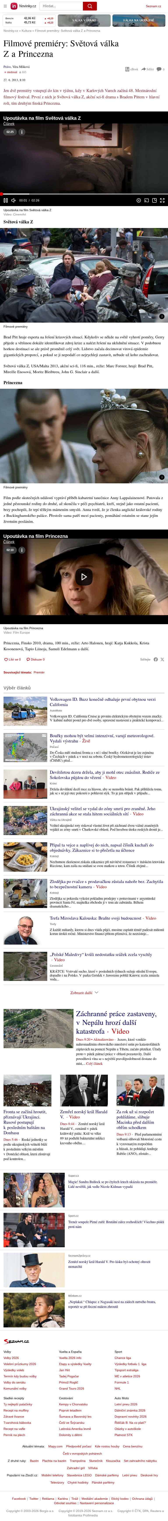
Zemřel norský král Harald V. (83, 1114)
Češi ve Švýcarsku (71, 1422)
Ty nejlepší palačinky (18, 1404)
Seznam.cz (153, 6)
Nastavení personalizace (97, 1503)
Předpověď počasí (78, 1446)
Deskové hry (149, 1475)
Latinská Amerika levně (75, 1429)
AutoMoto (56, 710)
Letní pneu (129, 1475)
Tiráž (74, 1498)
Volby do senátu (15, 1382)
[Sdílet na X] (162, 659)
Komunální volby (15, 1388)
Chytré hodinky (78, 1482)
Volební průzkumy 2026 (20, 1364)
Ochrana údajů (142, 1498)
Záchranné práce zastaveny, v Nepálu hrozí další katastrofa (116, 1022)
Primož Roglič (68, 1382)
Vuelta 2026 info (70, 1358)
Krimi (53, 783)
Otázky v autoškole (128, 1429)
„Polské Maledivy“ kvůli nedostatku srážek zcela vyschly (101, 954)
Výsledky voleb (14, 1370)
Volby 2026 (11, 1358)
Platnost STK (124, 1435)
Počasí (54, 747)
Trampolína (78, 1461)
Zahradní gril (76, 1468)
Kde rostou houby (107, 1446)
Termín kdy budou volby (20, 1376)
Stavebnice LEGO (79, 1475)
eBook (134, 69)
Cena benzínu (132, 1446)
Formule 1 (122, 1382)
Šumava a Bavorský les (75, 1416)
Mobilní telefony (52, 1475)
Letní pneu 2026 (126, 1404)
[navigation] (5, 6)
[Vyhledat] (90, 6)
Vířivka (93, 1468)
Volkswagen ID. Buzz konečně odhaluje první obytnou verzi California (103, 701)
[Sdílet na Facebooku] (156, 659)
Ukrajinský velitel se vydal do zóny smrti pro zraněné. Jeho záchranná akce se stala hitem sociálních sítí (102, 811)
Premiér (39, 672)
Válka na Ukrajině (61, 819)
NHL (118, 1388)
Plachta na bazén (54, 1461)
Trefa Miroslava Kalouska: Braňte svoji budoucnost (95, 918)
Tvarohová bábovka (17, 1422)
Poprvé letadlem (70, 1410)
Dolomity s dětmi (70, 1435)
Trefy (53, 924)
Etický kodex (120, 1498)
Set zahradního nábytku (140, 1461)
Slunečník (96, 1461)
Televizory (57, 1482)
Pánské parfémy (103, 1482)
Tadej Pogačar (69, 1376)
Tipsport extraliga (126, 1370)
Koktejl (54, 856)
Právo (7, 67)
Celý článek (94, 1063)
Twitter (33, 1498)
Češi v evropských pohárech (82, 1453)
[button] (84, 158)
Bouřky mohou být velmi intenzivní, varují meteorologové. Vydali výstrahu (102, 738)
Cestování (56, 965)
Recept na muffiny (16, 1410)
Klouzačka (113, 1461)
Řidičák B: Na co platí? (130, 1422)
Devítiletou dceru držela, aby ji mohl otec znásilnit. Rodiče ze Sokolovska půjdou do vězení (105, 774)
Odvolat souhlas (65, 1503)
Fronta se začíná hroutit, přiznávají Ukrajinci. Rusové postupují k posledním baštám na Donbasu (25, 1122)
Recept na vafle (14, 1429)
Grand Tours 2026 (71, 1388)
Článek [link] (8, 124)
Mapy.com (55, 1446)
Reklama (48, 1498)
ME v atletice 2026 (127, 1376)
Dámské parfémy (107, 1475)
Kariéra (63, 1498)
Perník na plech (14, 1435)
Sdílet (150, 69)
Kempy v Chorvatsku (73, 1404)
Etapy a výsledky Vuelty (75, 1364)
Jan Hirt (64, 1370)
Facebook (19, 1498)
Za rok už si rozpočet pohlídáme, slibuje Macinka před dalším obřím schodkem (135, 1119)
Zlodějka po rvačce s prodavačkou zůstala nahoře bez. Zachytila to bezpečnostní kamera (106, 884)
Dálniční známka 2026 (130, 1410)
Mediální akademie (95, 1498)
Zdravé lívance (14, 1416)
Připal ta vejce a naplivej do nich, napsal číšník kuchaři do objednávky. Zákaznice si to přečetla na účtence (102, 847)
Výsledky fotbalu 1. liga (130, 1364)
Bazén (34, 1461)
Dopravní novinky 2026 (131, 1416)
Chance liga (123, 1358)
